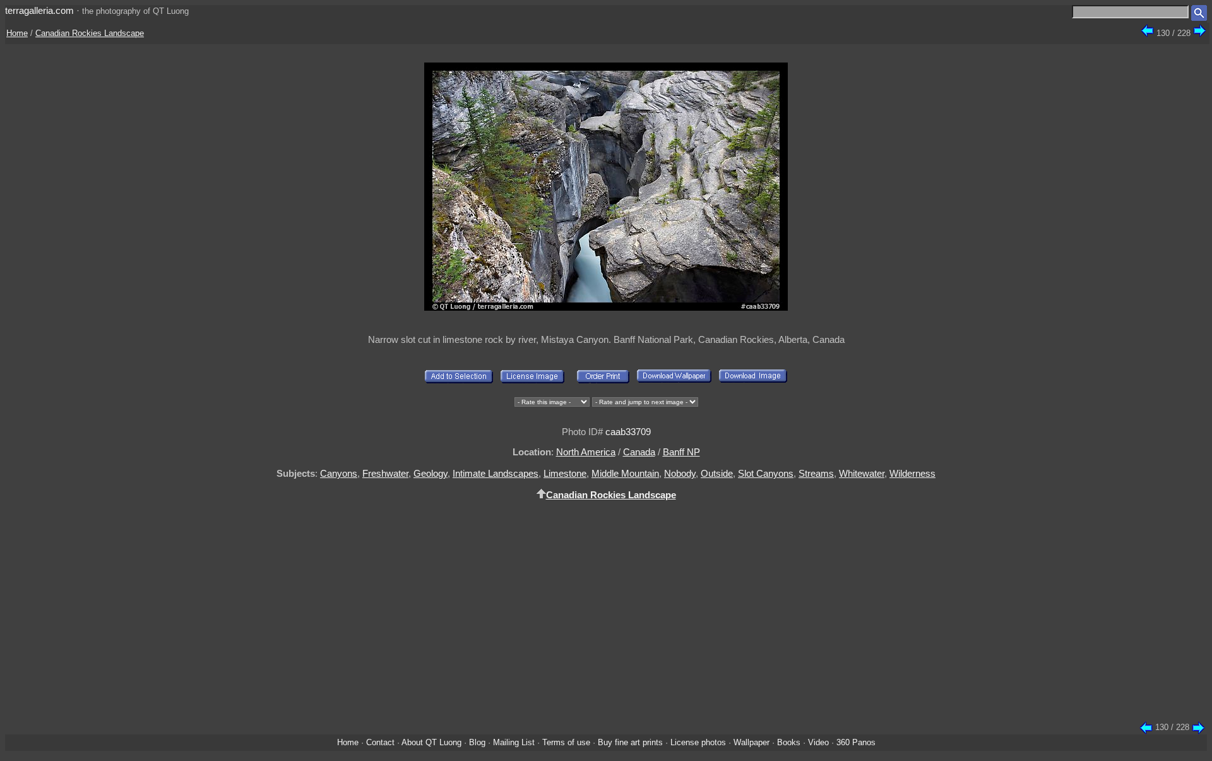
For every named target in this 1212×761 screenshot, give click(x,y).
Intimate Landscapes (495, 473)
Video (818, 742)
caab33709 (628, 431)
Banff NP (681, 451)
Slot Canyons (765, 473)
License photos (698, 742)
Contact (380, 742)
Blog (477, 742)
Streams (816, 473)
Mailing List (514, 742)
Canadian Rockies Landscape (89, 33)
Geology (430, 473)
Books (788, 742)
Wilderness (912, 473)
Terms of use (566, 742)
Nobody (680, 473)
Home (17, 33)
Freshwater (385, 473)
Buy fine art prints (630, 742)
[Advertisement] (606, 618)
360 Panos (856, 742)
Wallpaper (751, 742)
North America (585, 451)
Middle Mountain (625, 473)
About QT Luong (431, 742)
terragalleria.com (39, 10)
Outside (717, 473)
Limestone (565, 473)
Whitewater (861, 473)
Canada (639, 451)
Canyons (338, 473)
